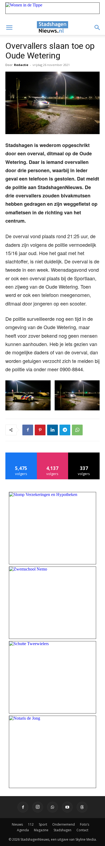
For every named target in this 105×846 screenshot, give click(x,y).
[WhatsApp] (77, 430)
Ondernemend (63, 824)
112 (31, 824)
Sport (43, 824)
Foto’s (84, 824)
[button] (9, 27)
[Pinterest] (40, 430)
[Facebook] (27, 430)
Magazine (41, 830)
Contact (82, 830)
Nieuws (17, 824)
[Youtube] (67, 807)
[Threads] (82, 807)
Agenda (23, 830)
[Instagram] (37, 807)
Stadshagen (62, 830)
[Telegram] (65, 430)
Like (21, 455)
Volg (52, 455)
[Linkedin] (52, 430)
